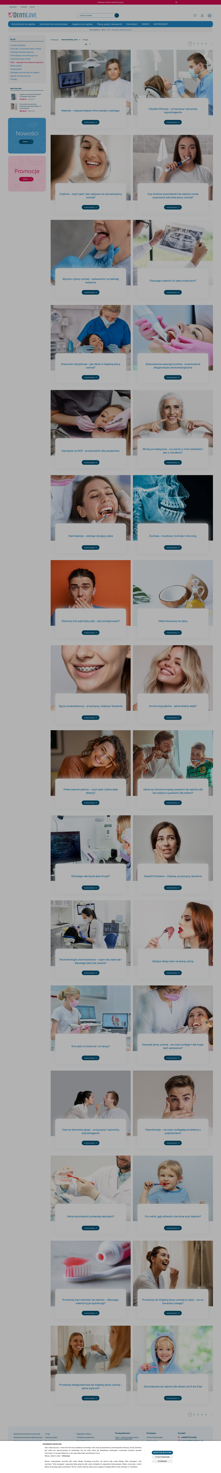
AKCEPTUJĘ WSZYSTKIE (162, 1452)
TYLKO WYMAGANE (162, 1457)
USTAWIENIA (162, 1461)
